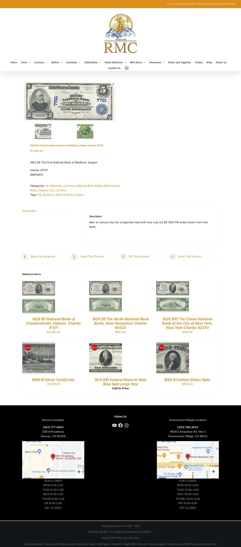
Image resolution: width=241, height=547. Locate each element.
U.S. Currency (58, 190)
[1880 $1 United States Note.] (172, 343)
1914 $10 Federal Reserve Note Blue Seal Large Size (120, 382)
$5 (39, 194)
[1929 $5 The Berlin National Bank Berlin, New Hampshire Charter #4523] (105, 282)
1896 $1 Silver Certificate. (53, 380)
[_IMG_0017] (85, 131)
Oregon (43, 190)
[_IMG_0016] (43, 131)
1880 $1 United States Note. (187, 380)
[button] (127, 68)
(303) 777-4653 (53, 427)
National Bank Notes (89, 185)
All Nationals (53, 185)
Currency (69, 185)
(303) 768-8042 (187, 427)
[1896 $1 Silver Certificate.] (38, 343)
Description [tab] (29, 210)
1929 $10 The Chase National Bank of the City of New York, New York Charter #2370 (187, 323)
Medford (48, 194)
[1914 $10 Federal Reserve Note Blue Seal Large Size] (105, 343)
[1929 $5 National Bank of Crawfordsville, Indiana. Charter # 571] (38, 282)
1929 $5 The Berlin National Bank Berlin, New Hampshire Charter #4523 (120, 323)
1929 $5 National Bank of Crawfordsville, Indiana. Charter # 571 (53, 323)
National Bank (64, 194)
